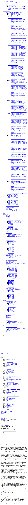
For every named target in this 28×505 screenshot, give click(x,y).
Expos (4, 300)
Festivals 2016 (11, 295)
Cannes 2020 (11, 253)
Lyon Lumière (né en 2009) (11, 288)
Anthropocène (9, 233)
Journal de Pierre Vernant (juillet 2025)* (19, 169)
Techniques (8, 323)
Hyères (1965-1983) (10, 257)
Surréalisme (9, 406)
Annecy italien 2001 (12, 268)
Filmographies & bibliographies (13, 389)
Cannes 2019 (11, 251)
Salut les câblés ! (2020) (13, 202)
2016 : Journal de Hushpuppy (14, 15)
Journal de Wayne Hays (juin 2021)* (18, 87)
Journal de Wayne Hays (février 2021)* (19, 82)
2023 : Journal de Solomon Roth (15, 113)
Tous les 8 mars (11, 217)
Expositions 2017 (11, 305)
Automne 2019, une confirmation (15, 221)
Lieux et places (9, 331)
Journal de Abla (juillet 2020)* (17, 73)
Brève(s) (9, 365)
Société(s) (8, 230)
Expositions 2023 (11, 311)
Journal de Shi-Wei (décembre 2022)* (19, 112)
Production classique (12, 321)
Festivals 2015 (11, 294)
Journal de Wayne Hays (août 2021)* (18, 89)
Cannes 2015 (11, 247)
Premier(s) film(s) (10, 402)
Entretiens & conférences (12, 383)
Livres (7, 316)
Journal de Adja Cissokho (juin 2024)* (19, 144)
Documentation (6, 325)
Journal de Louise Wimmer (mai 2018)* (19, 28)
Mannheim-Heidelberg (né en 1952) (13, 255)
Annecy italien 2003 (12, 269)
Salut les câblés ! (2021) (13, 203)
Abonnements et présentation (12, 2)
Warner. (2, 494)
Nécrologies (9, 399)
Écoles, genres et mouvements (12, 231)
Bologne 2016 (11, 282)
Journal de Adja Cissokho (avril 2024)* (19, 142)
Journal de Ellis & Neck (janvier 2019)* (19, 46)
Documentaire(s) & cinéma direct (14, 379)
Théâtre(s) (9, 407)
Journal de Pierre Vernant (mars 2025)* (19, 164)
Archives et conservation (12, 363)
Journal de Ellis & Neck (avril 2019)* (18, 49)
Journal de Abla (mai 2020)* (17, 70)
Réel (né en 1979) (9, 262)
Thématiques (5, 214)
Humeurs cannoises (12, 241)
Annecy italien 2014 (12, 275)
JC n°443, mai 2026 (5, 353)
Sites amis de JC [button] (4, 412)
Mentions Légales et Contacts (16, 503)
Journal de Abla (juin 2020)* (17, 72)
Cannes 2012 (11, 243)
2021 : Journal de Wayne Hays (14, 80)
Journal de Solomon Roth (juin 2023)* (19, 122)
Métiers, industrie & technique (13, 396)
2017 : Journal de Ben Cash (14, 16)
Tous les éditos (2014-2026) (11, 209)
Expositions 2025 (11, 312)
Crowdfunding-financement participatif (16, 322)
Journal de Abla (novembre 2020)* (18, 78)
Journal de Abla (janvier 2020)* (17, 66)
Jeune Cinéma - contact (8, 1)
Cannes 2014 (11, 246)
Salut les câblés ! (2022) (13, 204)
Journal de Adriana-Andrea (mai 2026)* (19, 191)
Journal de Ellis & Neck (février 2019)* (19, 47)
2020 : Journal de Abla (13, 65)
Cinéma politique (10, 375)
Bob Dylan (8, 215)
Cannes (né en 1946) (10, 240)
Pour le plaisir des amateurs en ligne (13, 206)
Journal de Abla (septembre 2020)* (18, 75)
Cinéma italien (10, 373)
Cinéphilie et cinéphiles (12, 376)
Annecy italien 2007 (12, 273)
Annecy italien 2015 (12, 276)
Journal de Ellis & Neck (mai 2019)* (18, 50)
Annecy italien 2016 (12, 277)
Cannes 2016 (11, 248)
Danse (8, 378)
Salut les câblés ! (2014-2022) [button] (7, 411)
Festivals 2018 (11, 297)
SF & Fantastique (10, 404)
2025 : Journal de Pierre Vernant (15, 159)
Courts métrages (10, 377)
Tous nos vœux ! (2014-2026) (12, 210)
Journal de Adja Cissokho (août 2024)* (19, 148)
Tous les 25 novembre (12, 219)
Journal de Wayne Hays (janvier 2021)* (19, 81)
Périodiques (8, 317)
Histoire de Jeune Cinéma (11, 4)
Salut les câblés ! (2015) (13, 196)
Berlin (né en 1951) (10, 254)
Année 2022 (10, 226)
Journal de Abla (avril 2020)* (17, 69)
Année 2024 (10, 227)
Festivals (5, 237)
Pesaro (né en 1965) (10, 258)
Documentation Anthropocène (14, 236)
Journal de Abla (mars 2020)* (17, 68)
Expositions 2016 (11, 304)
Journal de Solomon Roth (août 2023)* (19, 125)
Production (8, 320)
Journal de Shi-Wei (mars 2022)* (17, 103)
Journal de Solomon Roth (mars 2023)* (19, 119)
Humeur (9, 392)
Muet (8, 397)
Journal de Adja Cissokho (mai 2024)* (19, 143)
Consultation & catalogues (11, 327)
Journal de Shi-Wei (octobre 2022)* (18, 109)
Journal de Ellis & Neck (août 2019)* (18, 54)
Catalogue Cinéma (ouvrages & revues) (16, 328)
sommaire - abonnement (5, 354)
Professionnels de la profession (12, 324)
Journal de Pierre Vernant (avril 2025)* (19, 166)
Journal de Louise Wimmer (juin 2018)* (19, 29)
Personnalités (6, 211)
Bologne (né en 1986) (10, 278)
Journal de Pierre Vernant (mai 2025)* (19, 167)
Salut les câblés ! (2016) (13, 197)
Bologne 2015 (11, 281)
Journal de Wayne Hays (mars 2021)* (18, 83)
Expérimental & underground (13, 384)
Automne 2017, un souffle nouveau (15, 220)
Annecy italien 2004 (12, 270)
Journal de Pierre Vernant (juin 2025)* (19, 168)
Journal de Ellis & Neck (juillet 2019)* (19, 53)
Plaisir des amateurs (11, 400)
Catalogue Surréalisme (13, 329)
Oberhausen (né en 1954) (11, 256)
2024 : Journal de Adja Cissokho (15, 135)
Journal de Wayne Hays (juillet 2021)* (19, 88)
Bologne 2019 (11, 285)
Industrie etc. (5, 318)
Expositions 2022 (11, 310)
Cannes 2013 (11, 244)
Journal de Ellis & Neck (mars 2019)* (19, 48)
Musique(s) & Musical (11, 398)
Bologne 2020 (11, 287)
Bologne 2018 (11, 284)
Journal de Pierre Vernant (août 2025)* (19, 170)
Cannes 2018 (11, 250)
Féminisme (8, 216)
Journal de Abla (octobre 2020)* (17, 76)
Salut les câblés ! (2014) (13, 195)
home (2, 419)
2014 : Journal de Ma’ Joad (13, 13)
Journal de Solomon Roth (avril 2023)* (19, 120)
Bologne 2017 (11, 283)
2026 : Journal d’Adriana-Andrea (15, 181)
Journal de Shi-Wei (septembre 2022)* (19, 108)
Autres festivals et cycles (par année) (13, 289)
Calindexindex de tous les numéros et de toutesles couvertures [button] (4, 416)
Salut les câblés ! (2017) (13, 199)
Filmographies (9, 332)
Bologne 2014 (11, 280)
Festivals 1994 (11, 290)
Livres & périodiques (7, 315)
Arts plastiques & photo (12, 364)
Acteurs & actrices (11, 359)
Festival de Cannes (12, 386)
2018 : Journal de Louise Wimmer (15, 18)
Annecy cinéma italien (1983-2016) (13, 266)
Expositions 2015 (11, 303)
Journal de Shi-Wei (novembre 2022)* (19, 110)
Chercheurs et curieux (10, 366)
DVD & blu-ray (10, 382)
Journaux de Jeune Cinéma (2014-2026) (14, 12)
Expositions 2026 (11, 314)
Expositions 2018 (11, 307)
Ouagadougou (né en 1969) (11, 260)
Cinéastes (9, 369)
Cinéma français (11, 372)
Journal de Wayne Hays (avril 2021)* (18, 85)
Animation (9, 360)
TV (8, 409)
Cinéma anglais (10, 371)
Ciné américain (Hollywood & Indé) (14, 367)
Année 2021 (10, 224)
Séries (8, 403)
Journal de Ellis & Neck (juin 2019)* (18, 52)
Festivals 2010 (11, 291)
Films (4, 213)
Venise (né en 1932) (10, 238)
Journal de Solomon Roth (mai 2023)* (19, 121)
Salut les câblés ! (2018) (13, 200)
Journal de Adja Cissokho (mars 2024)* (19, 141)
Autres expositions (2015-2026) (12, 302)
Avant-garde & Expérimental (12, 229)
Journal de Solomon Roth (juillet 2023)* (19, 123)
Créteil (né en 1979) (10, 261)
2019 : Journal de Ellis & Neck (14, 45)
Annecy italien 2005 (12, 271)
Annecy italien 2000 (12, 267)
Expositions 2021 (11, 309)
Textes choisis (8, 208)
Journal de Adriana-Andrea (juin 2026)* (19, 193)
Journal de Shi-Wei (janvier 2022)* (18, 101)
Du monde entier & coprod (13, 380)
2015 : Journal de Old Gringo (14, 14)
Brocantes (8, 330)
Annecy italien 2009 (12, 274)
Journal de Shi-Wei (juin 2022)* (17, 107)
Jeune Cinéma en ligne (10, 5)
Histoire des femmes (12, 228)
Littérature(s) (10, 393)
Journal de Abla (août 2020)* (17, 74)
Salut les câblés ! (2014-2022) (12, 194)
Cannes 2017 (11, 249)
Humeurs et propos (10, 207)
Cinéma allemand (10, 370)
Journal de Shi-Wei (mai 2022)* (17, 106)
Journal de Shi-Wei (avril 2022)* (17, 105)
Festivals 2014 (11, 293)
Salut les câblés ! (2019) (13, 201)
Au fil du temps (6, 11)
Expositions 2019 (11, 308)
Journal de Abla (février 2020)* (17, 67)
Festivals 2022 (11, 298)
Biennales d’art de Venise (11, 301)
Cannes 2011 (11, 242)
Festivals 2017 (11, 296)
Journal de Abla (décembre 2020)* (18, 79)
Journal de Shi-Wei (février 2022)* (18, 102)
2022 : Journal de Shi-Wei (13, 100)
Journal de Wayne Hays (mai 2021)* (18, 86)
